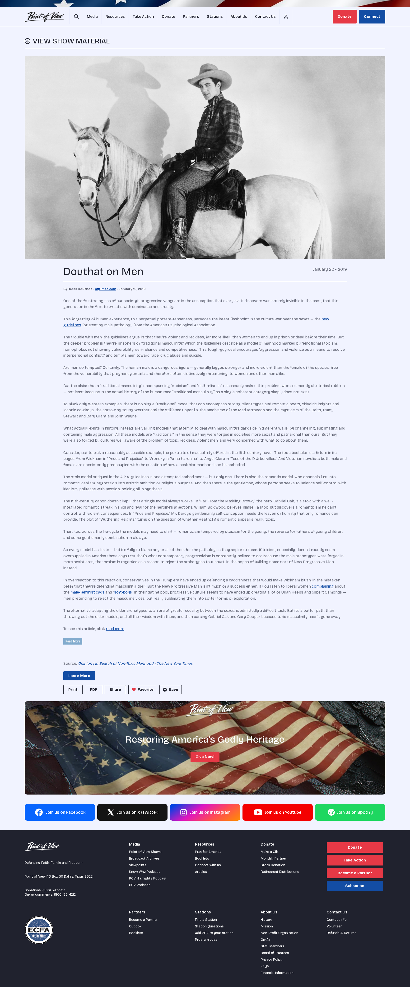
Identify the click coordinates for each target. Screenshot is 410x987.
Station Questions (209, 926)
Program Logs (206, 940)
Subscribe (354, 886)
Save (173, 689)
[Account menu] (286, 16)
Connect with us (208, 865)
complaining (323, 586)
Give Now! (205, 756)
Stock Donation (273, 865)
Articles (201, 872)
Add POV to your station (214, 933)
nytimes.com (105, 289)
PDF (93, 689)
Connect (372, 16)
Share (115, 689)
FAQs (265, 966)
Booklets (202, 858)
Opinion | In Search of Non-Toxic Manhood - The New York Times (135, 663)
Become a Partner (355, 873)
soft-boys (123, 592)
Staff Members (272, 946)
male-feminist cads (87, 592)
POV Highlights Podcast (148, 878)
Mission (267, 926)
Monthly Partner (273, 858)
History (266, 920)
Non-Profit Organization (279, 933)
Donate (345, 16)
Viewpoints (137, 865)
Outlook (135, 926)
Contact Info (337, 920)
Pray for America (208, 852)
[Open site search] (76, 16)
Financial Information (277, 973)
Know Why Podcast (144, 872)
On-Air (265, 940)
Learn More (79, 676)
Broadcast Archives (144, 858)
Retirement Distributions (280, 872)
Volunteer (334, 926)
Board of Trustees (275, 953)
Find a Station (206, 920)
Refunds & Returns (341, 933)
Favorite (146, 689)
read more (115, 629)
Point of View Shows (145, 852)
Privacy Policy (272, 960)
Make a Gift (270, 852)
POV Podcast (139, 885)
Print (73, 689)
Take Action (355, 860)
